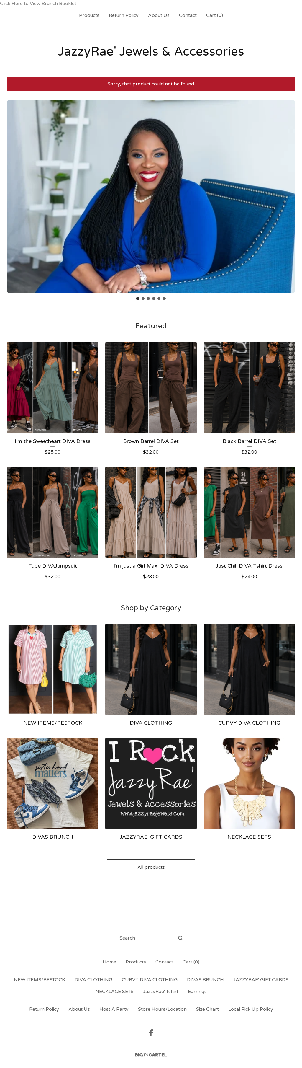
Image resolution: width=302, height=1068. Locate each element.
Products (89, 15)
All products (151, 867)
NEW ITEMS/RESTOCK (39, 980)
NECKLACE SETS (114, 991)
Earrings (197, 991)
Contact (188, 15)
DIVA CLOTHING (93, 980)
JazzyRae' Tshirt (160, 991)
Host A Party (114, 1009)
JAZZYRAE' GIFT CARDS (260, 980)
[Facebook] (151, 1033)
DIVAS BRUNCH (205, 980)
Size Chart (207, 1009)
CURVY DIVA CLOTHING (150, 980)
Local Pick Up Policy (250, 1009)
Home (109, 962)
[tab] (137, 298)
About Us (159, 15)
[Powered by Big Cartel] (151, 1055)
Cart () (214, 15)
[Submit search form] (180, 938)
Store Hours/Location (162, 1009)
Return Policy (124, 15)
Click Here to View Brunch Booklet (38, 3)
